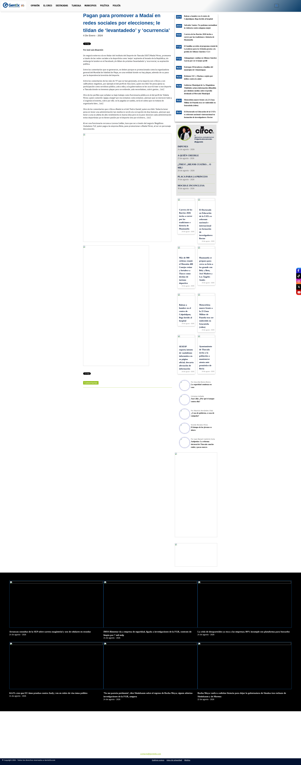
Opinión (35, 5)
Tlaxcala (76, 5)
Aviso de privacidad (174, 760)
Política (104, 5)
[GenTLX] (150, 725)
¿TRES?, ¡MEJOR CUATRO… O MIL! (194, 166)
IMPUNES (183, 146)
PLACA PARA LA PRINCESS (193, 176)
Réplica (187, 760)
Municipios (90, 5)
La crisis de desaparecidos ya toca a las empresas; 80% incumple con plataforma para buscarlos (244, 631)
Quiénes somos (158, 760)
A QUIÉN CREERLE (188, 155)
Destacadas (62, 5)
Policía (116, 5)
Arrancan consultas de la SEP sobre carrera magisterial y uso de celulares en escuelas (50, 631)
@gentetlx (199, 142)
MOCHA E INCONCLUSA (191, 185)
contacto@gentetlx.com (150, 754)
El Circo (47, 5)
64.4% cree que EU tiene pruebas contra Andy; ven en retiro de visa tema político (48, 693)
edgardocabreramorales (203, 139)
